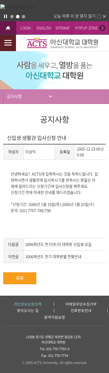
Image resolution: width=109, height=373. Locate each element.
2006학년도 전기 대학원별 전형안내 (53, 256)
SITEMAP (63, 28)
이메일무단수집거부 (81, 304)
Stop (5, 16)
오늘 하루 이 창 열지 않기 (74, 16)
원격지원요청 (54, 317)
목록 (20, 278)
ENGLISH (44, 28)
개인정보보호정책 (28, 304)
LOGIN (25, 28)
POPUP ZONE (89, 28)
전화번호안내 (81, 311)
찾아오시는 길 (28, 311)
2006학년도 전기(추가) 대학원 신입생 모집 (58, 244)
